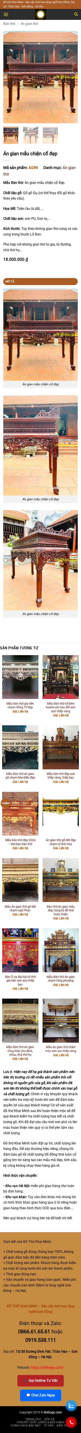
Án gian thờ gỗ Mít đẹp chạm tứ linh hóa (61, 842)
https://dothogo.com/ (47, 1367)
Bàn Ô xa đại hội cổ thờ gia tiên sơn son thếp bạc (20, 980)
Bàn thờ (9, 24)
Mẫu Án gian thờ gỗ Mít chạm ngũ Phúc (20, 908)
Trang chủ (33, 1419)
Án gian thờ (29, 24)
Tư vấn (49, 1425)
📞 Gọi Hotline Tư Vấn (41, 1380)
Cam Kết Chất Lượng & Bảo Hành (40, 1422)
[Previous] (10, 77)
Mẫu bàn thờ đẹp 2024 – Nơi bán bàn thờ (20, 842)
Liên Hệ (49, 1419)
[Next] (71, 77)
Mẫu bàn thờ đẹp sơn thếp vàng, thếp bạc (61, 775)
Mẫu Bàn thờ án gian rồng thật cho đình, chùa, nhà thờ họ (20, 1050)
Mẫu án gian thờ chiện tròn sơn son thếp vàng (60, 1049)
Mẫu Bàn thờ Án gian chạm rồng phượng (61, 978)
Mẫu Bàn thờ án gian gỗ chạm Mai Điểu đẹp (20, 775)
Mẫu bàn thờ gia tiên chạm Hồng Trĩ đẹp (20, 705)
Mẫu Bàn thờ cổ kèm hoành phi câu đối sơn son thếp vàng (60, 707)
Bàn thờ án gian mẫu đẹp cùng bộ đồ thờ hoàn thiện (61, 910)
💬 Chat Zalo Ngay (40, 1395)
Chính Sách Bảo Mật (26, 1425)
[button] (5, 14)
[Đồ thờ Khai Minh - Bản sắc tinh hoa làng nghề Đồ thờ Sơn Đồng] (41, 14)
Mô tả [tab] (9, 281)
